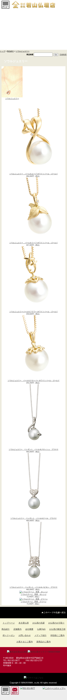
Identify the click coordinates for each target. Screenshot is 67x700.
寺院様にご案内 (57, 635)
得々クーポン (9, 635)
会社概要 (29, 629)
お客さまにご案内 (25, 642)
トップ (2, 51)
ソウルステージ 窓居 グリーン (33, 601)
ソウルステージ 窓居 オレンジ (33, 594)
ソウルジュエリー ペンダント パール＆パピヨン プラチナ (33, 587)
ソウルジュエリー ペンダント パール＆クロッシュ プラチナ (33, 449)
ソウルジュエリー (22, 51)
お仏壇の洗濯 (38, 623)
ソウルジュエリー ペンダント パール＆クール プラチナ (33, 518)
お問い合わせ (25, 635)
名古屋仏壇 (24, 623)
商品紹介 (10, 51)
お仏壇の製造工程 (57, 629)
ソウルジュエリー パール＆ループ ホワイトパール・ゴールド (33, 174)
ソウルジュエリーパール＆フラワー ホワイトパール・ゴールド (33, 312)
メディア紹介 (40, 635)
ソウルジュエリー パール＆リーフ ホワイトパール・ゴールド (33, 243)
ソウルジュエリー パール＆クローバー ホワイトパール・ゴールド (34, 380)
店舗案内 (17, 629)
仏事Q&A (41, 629)
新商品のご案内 (43, 642)
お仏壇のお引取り (56, 623)
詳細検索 (63, 55)
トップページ (9, 623)
